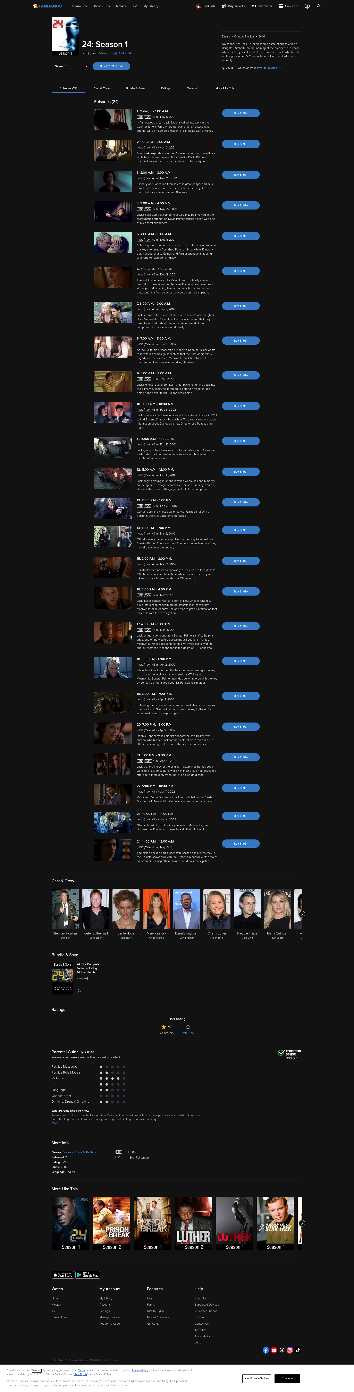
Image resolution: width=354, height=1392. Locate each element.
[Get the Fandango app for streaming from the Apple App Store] (63, 1274)
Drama (67, 1152)
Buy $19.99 (115, 66)
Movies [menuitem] (121, 6)
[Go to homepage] (48, 6)
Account (105, 1304)
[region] (177, 1378)
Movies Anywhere (158, 1317)
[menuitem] (261, 6)
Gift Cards (153, 1323)
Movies (56, 1304)
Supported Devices (207, 1304)
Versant (36, 1370)
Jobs (198, 1342)
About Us (200, 1298)
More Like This (225, 88)
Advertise (200, 1330)
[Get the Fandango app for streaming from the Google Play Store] (87, 1274)
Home (55, 1298)
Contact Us (202, 1323)
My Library (106, 1298)
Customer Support (206, 1311)
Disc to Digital (155, 1311)
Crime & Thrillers (85, 1152)
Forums (199, 1317)
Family (151, 1304)
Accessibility (202, 1336)
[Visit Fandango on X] (281, 1350)
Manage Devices (110, 1317)
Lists (149, 1298)
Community (167, 1033)
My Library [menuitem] (150, 6)
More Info (193, 88)
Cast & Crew (102, 88)
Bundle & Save (135, 88)
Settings (105, 1311)
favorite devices (267, 68)
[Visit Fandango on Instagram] (289, 1350)
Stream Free (59, 1317)
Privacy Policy (140, 1370)
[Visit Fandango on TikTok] (297, 1350)
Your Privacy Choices (257, 1378)
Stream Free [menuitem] (79, 6)
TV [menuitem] (135, 6)
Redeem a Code (110, 1323)
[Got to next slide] (302, 914)
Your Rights (80, 1374)
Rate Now (188, 1033)
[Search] (318, 6)
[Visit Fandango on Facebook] (265, 1350)
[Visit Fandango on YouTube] (273, 1350)
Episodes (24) (68, 88)
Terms (81, 1370)
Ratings (165, 88)
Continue (287, 1378)
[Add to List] (79, 991)
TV (53, 1311)
